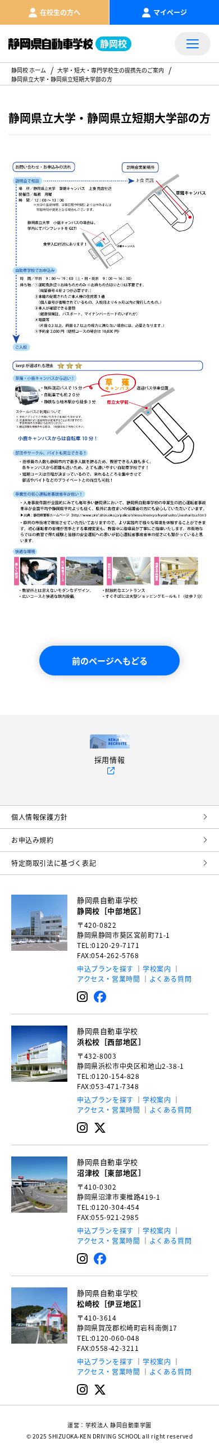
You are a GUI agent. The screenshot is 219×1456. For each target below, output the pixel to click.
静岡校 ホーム (28, 70)
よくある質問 (170, 978)
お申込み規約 (32, 840)
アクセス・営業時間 (108, 978)
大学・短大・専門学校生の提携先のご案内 (110, 70)
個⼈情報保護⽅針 (39, 817)
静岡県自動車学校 (111, 906)
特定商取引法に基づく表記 (53, 863)
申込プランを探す (105, 968)
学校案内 (157, 968)
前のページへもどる (110, 660)
